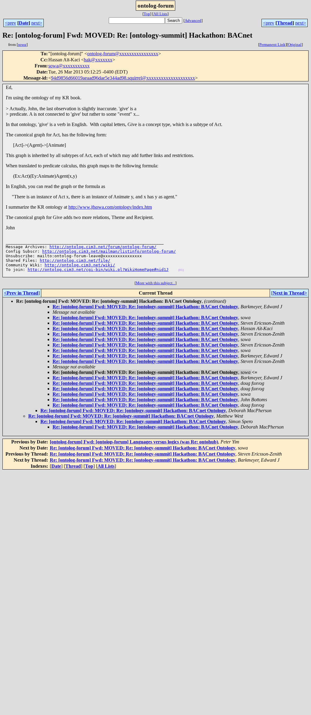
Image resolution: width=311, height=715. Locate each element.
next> (36, 23)
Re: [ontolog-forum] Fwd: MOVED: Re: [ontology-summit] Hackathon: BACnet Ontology (145, 306)
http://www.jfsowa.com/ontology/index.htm (110, 207)
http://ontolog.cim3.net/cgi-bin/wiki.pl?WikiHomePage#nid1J (98, 269)
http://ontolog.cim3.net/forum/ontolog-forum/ (103, 247)
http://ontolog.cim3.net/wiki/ (80, 265)
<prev (10, 23)
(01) (181, 270)
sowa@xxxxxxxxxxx (69, 65)
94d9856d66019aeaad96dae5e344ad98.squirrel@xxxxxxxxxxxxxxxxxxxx (123, 77)
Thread (284, 23)
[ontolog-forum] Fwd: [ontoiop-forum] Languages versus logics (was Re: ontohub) (134, 441)
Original (295, 44)
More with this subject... (155, 283)
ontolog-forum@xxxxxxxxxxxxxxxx (122, 53)
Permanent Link (272, 44)
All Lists (160, 14)
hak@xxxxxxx (98, 59)
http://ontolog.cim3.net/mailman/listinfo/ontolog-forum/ (109, 251)
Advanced (193, 20)
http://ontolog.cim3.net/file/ (75, 260)
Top (147, 14)
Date (24, 23)
